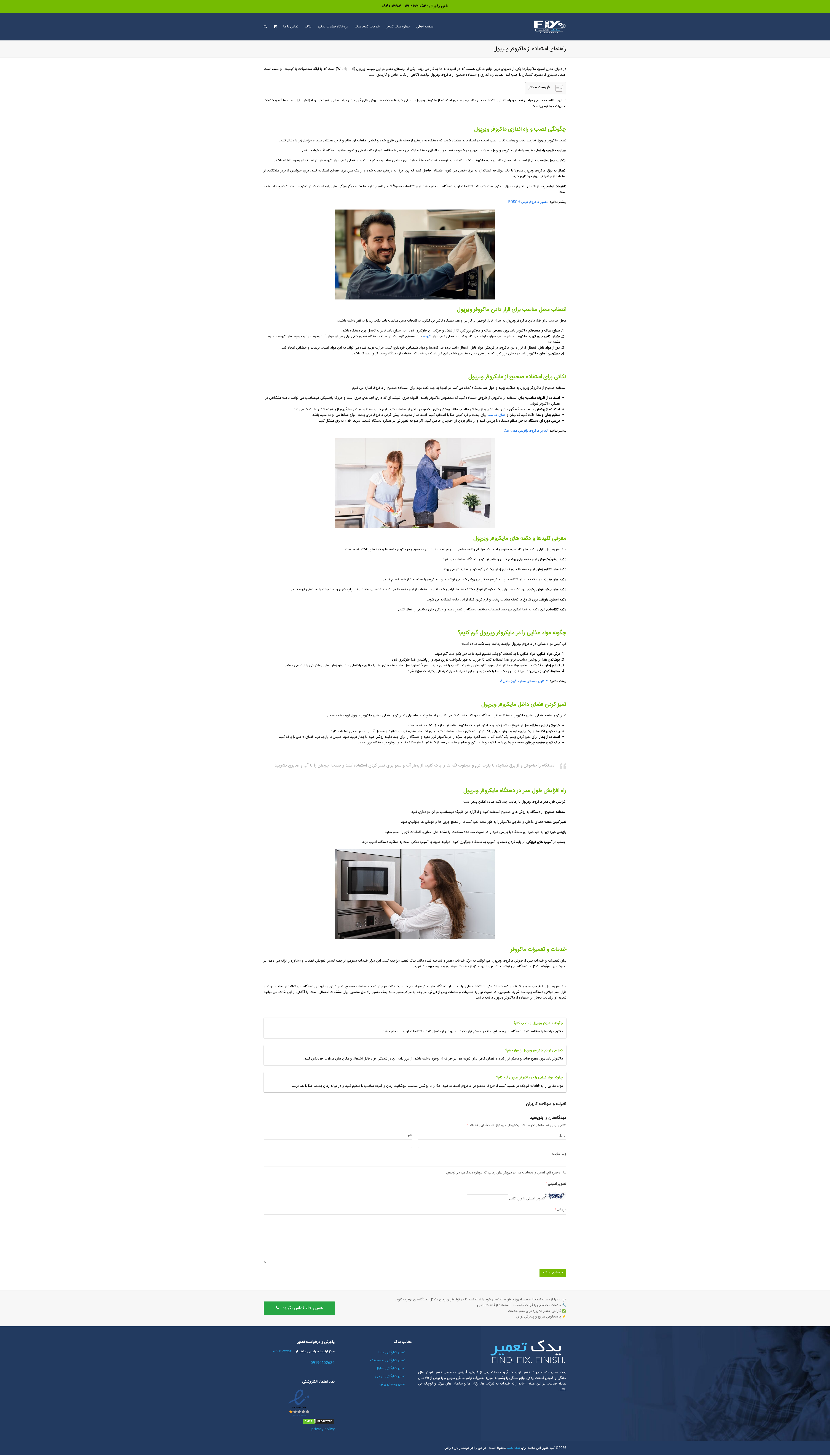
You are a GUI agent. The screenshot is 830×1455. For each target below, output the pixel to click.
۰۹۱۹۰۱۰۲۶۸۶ (391, 6)
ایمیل (562, 1135)
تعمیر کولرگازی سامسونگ (387, 1361)
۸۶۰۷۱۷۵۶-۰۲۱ (415, 6)
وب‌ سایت (559, 1154)
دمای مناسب (496, 415)
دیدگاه (560, 1210)
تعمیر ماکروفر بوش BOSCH (528, 202)
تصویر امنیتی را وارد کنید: (527, 1199)
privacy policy (323, 1429)
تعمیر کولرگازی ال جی (390, 1376)
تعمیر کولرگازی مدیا (391, 1353)
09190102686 (323, 1363)
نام (410, 1135)
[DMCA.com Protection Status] (318, 1424)
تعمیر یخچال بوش (392, 1384)
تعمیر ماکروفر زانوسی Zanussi (526, 431)
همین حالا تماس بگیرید (302, 1308)
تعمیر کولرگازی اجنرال (390, 1368)
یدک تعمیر (513, 1448)
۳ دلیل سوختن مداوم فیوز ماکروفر (524, 681)
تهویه (427, 336)
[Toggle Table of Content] (557, 88)
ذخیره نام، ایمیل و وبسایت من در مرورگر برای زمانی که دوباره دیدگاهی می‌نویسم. (503, 1173)
